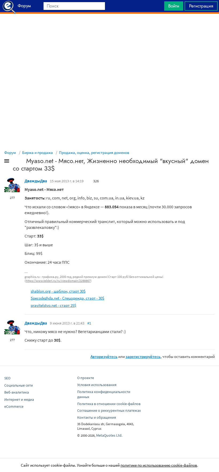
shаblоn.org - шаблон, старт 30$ (58, 291)
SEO (7, 378)
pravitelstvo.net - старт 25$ (53, 305)
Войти (173, 6)
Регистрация (201, 6)
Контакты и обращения (96, 417)
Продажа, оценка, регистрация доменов (94, 152)
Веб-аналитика (16, 392)
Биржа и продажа (37, 152)
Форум (10, 152)
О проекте (85, 377)
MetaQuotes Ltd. (109, 435)
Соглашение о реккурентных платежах (109, 410)
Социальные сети (18, 385)
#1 (89, 323)
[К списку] (15, 162)
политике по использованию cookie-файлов (158, 465)
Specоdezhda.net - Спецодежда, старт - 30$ (67, 298)
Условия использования (96, 384)
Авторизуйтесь (104, 356)
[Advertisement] (109, 27)
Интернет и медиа (19, 399)
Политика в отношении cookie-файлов (108, 403)
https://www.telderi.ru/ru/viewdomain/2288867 (58, 281)
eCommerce (14, 406)
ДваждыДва (36, 180)
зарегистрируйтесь (143, 356)
